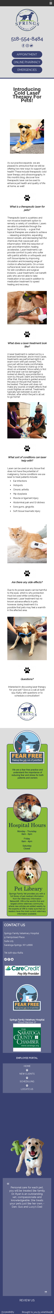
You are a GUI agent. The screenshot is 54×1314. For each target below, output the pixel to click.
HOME (27, 1066)
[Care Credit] (23, 970)
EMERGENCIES (27, 69)
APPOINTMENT (27, 54)
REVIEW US (27, 1300)
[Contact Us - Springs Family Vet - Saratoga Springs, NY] (31, 45)
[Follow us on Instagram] (27, 45)
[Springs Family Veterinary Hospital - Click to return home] (27, 20)
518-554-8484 (15, 952)
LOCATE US (27, 1089)
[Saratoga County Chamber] (27, 1037)
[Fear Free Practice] (27, 759)
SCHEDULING (27, 1081)
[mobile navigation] (49, 3)
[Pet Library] (27, 886)
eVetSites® (47, 1312)
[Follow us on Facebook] (23, 45)
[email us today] (5, 959)
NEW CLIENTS (27, 1073)
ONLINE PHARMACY (27, 62)
